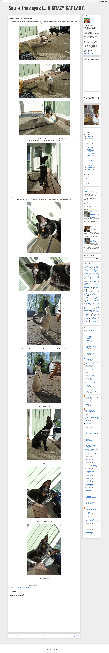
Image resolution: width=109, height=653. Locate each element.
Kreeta (23, 587)
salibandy (85, 311)
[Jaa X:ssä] (33, 585)
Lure (86, 331)
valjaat (85, 321)
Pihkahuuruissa (89, 503)
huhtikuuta (89, 165)
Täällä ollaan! (88, 455)
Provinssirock (95, 306)
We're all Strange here (91, 346)
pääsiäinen (91, 307)
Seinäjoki (97, 311)
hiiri (90, 276)
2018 (87, 132)
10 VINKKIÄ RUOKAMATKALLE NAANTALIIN (90, 340)
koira (96, 284)
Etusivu (44, 636)
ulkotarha (86, 320)
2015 (87, 176)
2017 (87, 134)
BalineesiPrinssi (89, 502)
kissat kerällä (89, 532)
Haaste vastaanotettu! (90, 497)
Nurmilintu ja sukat (89, 480)
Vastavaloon (88, 490)
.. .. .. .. (87, 526)
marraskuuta (90, 138)
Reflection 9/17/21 (89, 359)
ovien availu (96, 302)
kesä (16, 587)
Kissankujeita (89, 396)
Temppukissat (89, 430)
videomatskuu (87, 322)
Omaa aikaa (88, 385)
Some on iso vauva (89, 353)
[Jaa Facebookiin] (34, 585)
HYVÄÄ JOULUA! (89, 365)
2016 (87, 174)
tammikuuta (90, 171)
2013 (87, 181)
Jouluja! (87, 347)
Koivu (85, 286)
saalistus (86, 310)
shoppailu (87, 313)
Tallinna (94, 314)
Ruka (97, 308)
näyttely (89, 300)
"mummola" (87, 266)
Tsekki (90, 317)
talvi (98, 314)
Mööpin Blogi (89, 390)
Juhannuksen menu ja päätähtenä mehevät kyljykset (90, 511)
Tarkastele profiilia (88, 53)
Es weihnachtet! (89, 474)
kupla (87, 291)
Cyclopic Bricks (89, 330)
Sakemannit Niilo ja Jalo (92, 369)
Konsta (19, 587)
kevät (92, 283)
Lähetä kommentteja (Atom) (45, 640)
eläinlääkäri (87, 273)
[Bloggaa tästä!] (31, 585)
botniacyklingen (89, 270)
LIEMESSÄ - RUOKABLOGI (89, 337)
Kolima (96, 286)
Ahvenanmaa (95, 266)
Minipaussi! (88, 485)
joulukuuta (89, 136)
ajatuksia (85, 267)
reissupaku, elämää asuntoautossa (90, 409)
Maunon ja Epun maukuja (89, 376)
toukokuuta (90, 163)
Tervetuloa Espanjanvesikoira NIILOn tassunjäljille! (91, 518)
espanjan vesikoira (95, 273)
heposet (85, 276)
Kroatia (98, 290)
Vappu (94, 321)
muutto (92, 298)
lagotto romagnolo (88, 294)
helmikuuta (90, 169)
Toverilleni (86, 202)
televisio (85, 317)
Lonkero (92, 296)
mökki (97, 298)
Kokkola (90, 286)
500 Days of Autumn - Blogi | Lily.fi (91, 446)
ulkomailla (94, 318)
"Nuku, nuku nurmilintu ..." (91, 419)
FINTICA (92, 274)
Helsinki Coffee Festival (90, 426)
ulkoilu (31, 587)
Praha (88, 306)
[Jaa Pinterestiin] (36, 585)
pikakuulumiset (95, 304)
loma (85, 296)
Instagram (96, 276)
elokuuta (89, 145)
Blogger (63, 649)
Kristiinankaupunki (91, 290)
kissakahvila (90, 284)
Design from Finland (88, 271)
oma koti (28, 587)
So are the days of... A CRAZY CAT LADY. (46, 7)
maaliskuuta (90, 167)
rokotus (91, 308)
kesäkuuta (89, 147)
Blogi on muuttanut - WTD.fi (91, 466)
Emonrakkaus (88, 440)
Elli (95, 272)
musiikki (86, 298)
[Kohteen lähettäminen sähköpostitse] (30, 585)
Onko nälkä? (88, 508)
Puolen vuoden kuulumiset (91, 397)
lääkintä (88, 297)
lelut (96, 294)
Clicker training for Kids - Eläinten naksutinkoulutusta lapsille (91, 433)
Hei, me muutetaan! (90, 533)
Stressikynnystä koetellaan (90, 156)
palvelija (88, 303)
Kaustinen (93, 281)
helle (97, 274)
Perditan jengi (89, 401)
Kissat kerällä (89, 478)
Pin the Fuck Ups (90, 352)
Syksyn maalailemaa (90, 371)
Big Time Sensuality (90, 453)
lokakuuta (89, 140)
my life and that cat (90, 496)
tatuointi (95, 315)
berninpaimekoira (95, 269)
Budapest (96, 270)
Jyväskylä (91, 280)
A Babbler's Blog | (90, 358)
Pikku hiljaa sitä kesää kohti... (90, 159)
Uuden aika (88, 528)
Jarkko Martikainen (94, 277)
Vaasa (96, 320)
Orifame (89, 302)
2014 (87, 179)
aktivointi (91, 267)
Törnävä (96, 317)
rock (87, 308)
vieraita (95, 322)
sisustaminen (96, 313)
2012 (87, 183)
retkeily (97, 307)
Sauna (90, 311)
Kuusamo (95, 291)
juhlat (85, 280)
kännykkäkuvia (87, 293)
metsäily (95, 297)
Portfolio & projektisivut (90, 391)
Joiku (86, 461)
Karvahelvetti (89, 459)
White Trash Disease (91, 465)
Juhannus (95, 278)
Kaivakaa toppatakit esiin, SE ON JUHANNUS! (91, 151)
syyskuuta (89, 143)
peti (94, 303)
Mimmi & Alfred (89, 364)
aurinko (97, 267)
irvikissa (85, 277)
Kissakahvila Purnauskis (88, 424)
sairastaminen (94, 310)
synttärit (87, 314)
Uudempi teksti (14, 636)
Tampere (88, 315)
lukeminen (97, 296)
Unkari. (91, 320)
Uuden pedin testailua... (93, 227)
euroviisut (87, 274)
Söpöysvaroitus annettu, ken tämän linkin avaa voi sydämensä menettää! (94, 214)
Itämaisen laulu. (89, 484)
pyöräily (85, 307)
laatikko (96, 293)
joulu (88, 278)
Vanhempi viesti (74, 636)
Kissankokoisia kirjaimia (92, 417)
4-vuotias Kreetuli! (88, 191)
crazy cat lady (89, 23)
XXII (86, 491)
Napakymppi (88, 378)
